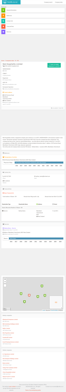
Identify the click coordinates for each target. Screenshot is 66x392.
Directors (9, 32)
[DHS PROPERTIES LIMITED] (37, 296)
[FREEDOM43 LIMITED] (42, 286)
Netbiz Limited (6, 328)
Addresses (9, 15)
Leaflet (43, 310)
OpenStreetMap (54, 310)
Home (2, 60)
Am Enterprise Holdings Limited (10, 358)
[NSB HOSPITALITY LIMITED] (29, 295)
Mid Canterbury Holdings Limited (11, 324)
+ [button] (5, 279)
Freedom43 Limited (7, 337)
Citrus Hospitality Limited (9, 372)
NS (18, 60)
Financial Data (10, 26)
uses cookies (12, 386)
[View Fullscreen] (5, 285)
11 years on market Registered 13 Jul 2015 (54, 65)
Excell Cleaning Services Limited (11, 342)
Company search (48, 2)
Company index (59, 2)
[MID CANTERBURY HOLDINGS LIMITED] (24, 301)
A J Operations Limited (8, 354)
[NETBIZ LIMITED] (21, 293)
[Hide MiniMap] (61, 307)
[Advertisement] (33, 48)
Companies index (10, 60)
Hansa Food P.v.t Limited (9, 376)
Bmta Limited (6, 363)
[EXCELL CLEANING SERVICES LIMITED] (44, 295)
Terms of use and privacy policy (33, 390)
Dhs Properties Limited (8, 333)
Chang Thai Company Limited (10, 367)
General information (11, 10)
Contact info (10, 21)
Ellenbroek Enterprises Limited (10, 319)
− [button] (5, 282)
